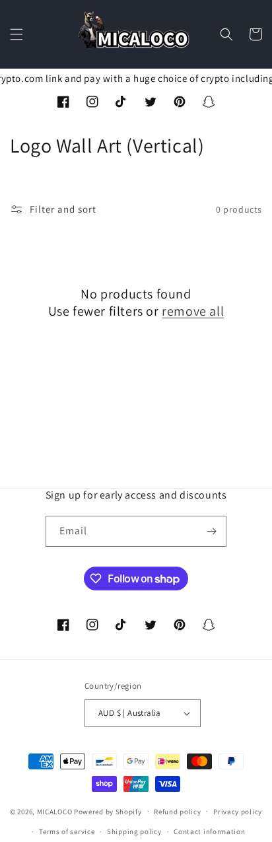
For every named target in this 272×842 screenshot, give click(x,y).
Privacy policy (237, 811)
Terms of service (66, 831)
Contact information (209, 831)
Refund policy (177, 811)
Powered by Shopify (108, 811)
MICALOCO (55, 811)
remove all (193, 311)
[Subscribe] (211, 531)
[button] (16, 34)
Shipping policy (134, 831)
